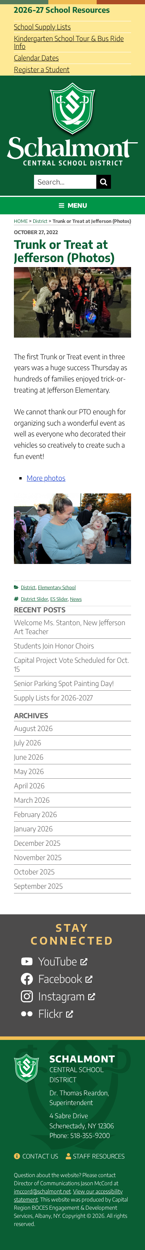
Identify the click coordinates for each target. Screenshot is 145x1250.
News (76, 599)
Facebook (60, 979)
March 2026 (31, 799)
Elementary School (57, 587)
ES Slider (59, 599)
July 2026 (27, 742)
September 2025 (38, 885)
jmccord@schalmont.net (42, 1191)
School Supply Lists (42, 26)
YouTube (57, 961)
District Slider (34, 599)
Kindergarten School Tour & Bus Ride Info (69, 42)
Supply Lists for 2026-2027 (53, 697)
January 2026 (33, 828)
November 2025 (37, 857)
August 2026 (33, 728)
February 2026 (35, 814)
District (28, 587)
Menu (77, 205)
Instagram (61, 996)
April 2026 (29, 785)
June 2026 (28, 756)
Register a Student (42, 69)
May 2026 (29, 771)
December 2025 (37, 842)
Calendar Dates (36, 57)
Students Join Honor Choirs (54, 645)
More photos (46, 477)
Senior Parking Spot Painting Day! (64, 683)
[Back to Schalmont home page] (72, 122)
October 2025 (34, 871)
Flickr (50, 1014)
